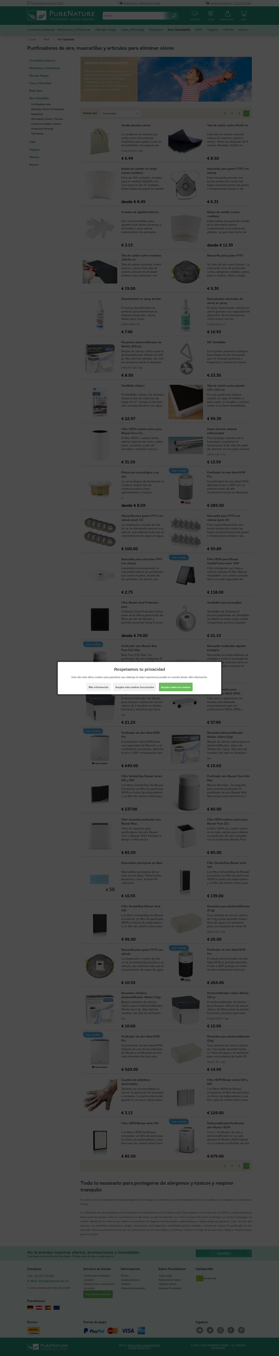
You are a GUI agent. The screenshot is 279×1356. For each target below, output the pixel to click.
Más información (98, 687)
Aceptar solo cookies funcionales (134, 687)
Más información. (198, 677)
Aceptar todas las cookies (176, 687)
